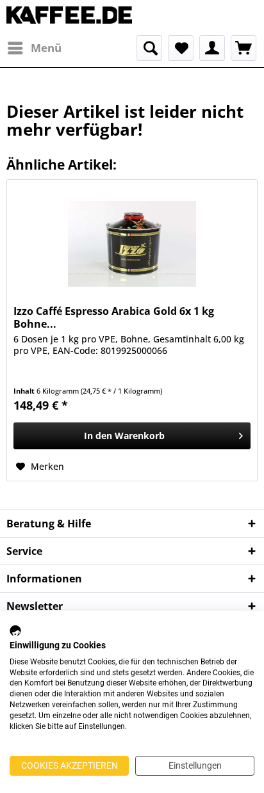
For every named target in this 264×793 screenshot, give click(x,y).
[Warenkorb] (243, 48)
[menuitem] (34, 48)
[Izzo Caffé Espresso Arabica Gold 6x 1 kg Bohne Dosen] (132, 243)
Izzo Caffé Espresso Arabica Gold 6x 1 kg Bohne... (113, 317)
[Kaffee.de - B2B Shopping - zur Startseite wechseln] (69, 17)
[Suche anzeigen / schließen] (149, 48)
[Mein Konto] (212, 48)
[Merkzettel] (181, 48)
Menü (46, 47)
